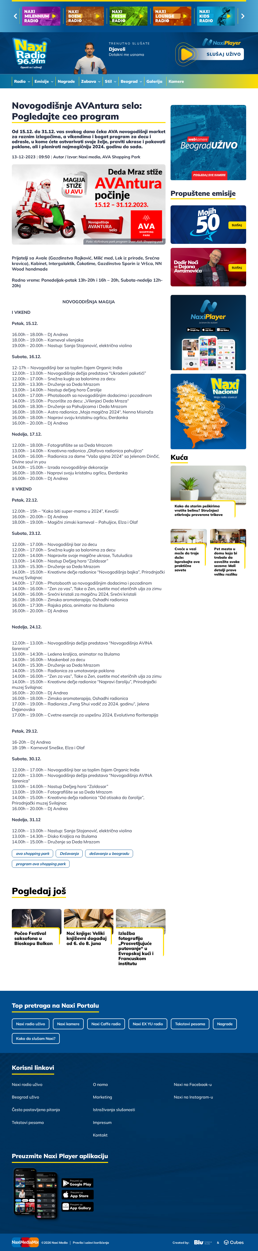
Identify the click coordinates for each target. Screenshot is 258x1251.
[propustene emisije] (208, 224)
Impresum (102, 1122)
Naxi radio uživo (30, 1023)
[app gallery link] (77, 1207)
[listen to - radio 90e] (172, 16)
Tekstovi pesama (190, 1023)
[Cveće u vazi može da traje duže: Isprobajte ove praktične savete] (189, 538)
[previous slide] (15, 16)
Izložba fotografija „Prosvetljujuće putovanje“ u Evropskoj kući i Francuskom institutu (135, 948)
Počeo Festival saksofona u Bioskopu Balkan (33, 938)
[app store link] (77, 1195)
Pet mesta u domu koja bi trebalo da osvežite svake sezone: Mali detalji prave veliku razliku (227, 562)
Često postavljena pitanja (36, 1109)
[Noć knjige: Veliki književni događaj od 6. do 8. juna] (89, 922)
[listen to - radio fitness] (216, 16)
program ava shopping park (41, 863)
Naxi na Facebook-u (193, 1084)
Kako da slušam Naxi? (35, 1038)
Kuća (179, 457)
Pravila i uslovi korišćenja (91, 1242)
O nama (100, 1084)
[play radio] (209, 53)
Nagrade (225, 1023)
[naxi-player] (208, 333)
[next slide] (242, 16)
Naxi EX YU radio (148, 1023)
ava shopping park (32, 853)
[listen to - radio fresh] (41, 16)
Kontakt (100, 1135)
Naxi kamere (68, 1023)
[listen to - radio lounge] (85, 16)
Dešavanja (69, 853)
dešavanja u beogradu (109, 853)
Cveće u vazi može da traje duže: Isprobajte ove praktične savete (187, 559)
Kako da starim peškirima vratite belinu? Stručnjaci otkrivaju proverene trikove (199, 510)
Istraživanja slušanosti (114, 1109)
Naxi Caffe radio (106, 1023)
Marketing (102, 1097)
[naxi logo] (31, 53)
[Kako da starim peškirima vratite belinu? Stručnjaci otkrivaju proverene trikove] (208, 485)
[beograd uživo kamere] (208, 143)
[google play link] (77, 1183)
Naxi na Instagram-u (193, 1097)
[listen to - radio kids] (128, 16)
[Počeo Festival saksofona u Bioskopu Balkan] (36, 922)
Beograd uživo (25, 1097)
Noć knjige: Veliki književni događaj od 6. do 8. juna (87, 938)
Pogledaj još (39, 890)
